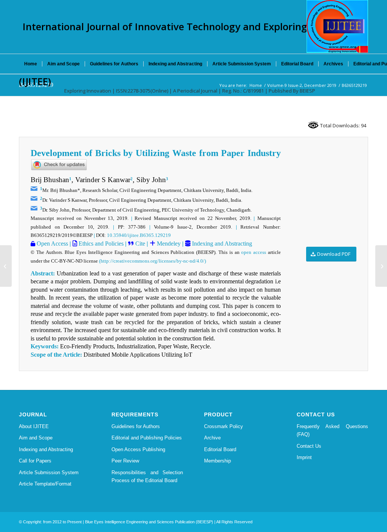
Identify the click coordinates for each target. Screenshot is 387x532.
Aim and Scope (36, 438)
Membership (217, 461)
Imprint (304, 457)
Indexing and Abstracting (221, 243)
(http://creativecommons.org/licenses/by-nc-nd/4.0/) (152, 261)
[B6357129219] (6, 266)
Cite (140, 243)
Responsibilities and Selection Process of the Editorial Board (147, 476)
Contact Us (309, 446)
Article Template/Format (45, 484)
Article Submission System (49, 472)
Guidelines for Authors (135, 426)
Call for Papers (35, 461)
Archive (212, 438)
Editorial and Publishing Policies (146, 438)
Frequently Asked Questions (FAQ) (332, 430)
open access (253, 252)
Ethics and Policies (100, 243)
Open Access (51, 243)
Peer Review (125, 461)
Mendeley (168, 243)
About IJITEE (34, 426)
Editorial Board (220, 449)
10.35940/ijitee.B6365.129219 (139, 235)
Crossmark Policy (223, 426)
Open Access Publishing (138, 449)
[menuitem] (30, 63)
